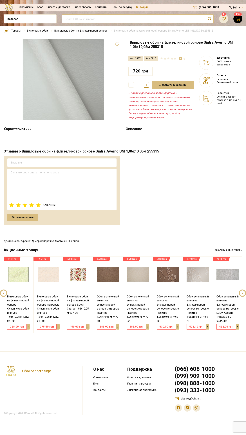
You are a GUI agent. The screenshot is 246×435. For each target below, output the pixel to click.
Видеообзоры (82, 7)
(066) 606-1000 (209, 7)
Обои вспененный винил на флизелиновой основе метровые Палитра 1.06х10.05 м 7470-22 (138, 309)
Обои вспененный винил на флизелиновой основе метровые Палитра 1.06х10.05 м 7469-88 (168, 309)
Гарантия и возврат (139, 383)
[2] (18, 205)
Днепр (36, 241)
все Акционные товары (228, 249)
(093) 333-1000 (195, 390)
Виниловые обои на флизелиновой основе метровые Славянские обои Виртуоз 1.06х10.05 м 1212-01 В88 (48, 309)
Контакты (101, 7)
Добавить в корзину (172, 85)
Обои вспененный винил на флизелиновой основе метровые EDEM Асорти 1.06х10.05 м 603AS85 (227, 309)
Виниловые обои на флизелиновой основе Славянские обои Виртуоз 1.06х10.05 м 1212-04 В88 (18, 309)
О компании (26, 7)
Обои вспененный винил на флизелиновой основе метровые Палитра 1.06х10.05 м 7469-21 (198, 309)
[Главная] (6, 31)
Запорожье (47, 241)
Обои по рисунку (122, 7)
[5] (38, 205)
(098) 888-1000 (195, 383)
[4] (31, 205)
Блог (40, 7)
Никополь (74, 241)
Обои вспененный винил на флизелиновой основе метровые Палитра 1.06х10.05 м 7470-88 (108, 309)
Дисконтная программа (141, 390)
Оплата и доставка (58, 7)
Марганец (61, 241)
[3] (25, 205)
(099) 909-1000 (195, 376)
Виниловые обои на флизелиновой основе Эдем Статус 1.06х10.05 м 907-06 (78, 304)
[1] (11, 205)
